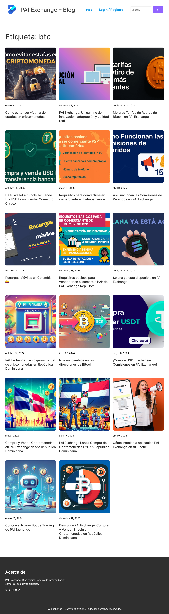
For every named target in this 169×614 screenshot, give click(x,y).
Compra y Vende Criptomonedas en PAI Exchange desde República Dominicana (30, 447)
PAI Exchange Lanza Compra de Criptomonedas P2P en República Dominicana (84, 447)
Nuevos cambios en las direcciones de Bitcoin (76, 362)
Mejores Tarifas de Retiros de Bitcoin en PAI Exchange (135, 115)
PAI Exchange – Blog (47, 9)
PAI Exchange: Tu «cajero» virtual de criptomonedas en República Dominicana (30, 364)
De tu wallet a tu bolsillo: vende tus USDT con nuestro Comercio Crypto (29, 199)
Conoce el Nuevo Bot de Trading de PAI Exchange (29, 527)
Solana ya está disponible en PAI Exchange (137, 280)
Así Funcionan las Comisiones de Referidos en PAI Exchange (137, 197)
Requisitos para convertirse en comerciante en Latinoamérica (82, 197)
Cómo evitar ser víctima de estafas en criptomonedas (25, 115)
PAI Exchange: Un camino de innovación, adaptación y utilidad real (84, 117)
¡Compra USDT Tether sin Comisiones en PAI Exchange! (135, 362)
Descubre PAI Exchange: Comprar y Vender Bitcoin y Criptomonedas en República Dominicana (84, 531)
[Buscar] (158, 9)
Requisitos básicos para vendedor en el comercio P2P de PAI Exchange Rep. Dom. (83, 282)
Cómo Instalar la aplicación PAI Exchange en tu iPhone (136, 445)
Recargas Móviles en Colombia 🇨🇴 (28, 280)
